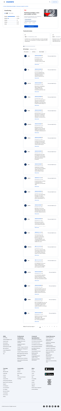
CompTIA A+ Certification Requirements (50, 343)
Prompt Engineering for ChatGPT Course (36, 356)
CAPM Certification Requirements (49, 340)
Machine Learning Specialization (35, 353)
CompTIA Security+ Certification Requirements (51, 346)
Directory (33, 384)
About (4, 370)
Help (32, 377)
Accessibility (34, 378)
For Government (6, 387)
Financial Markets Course (36, 351)
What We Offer (5, 371)
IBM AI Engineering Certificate (22, 353)
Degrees (4, 384)
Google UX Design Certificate (22, 351)
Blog (18, 375)
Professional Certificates (7, 380)
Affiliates (33, 385)
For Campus (5, 389)
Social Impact (5, 393)
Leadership (5, 373)
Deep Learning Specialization (37, 346)
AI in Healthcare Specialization (37, 344)
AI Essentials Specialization (36, 339)
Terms (33, 373)
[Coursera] (10, 2)
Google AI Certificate (21, 339)
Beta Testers (19, 373)
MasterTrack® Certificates (7, 382)
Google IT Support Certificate (22, 347)
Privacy (33, 375)
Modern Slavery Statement (36, 387)
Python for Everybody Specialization (35, 359)
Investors (33, 371)
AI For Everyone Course (36, 343)
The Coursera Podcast (21, 377)
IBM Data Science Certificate (22, 358)
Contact (33, 380)
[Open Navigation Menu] (4, 2)
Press (33, 370)
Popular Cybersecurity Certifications (50, 358)
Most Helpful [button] (41, 51)
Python (4, 352)
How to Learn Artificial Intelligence (50, 352)
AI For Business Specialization (37, 341)
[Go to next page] (57, 326)
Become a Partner (6, 391)
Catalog (4, 377)
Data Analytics (5, 343)
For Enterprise (5, 385)
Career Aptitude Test (50, 337)
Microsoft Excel (5, 348)
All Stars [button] (33, 51)
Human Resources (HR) (7, 346)
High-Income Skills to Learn (51, 350)
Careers (4, 375)
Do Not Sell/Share (35, 389)
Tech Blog (19, 378)
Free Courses (5, 394)
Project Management (7, 350)
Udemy (4, 396)
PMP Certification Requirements (49, 355)
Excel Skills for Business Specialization (36, 349)
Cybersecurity (5, 341)
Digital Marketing (6, 344)
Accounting (5, 337)
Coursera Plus (5, 378)
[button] (29, 326)
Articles (33, 382)
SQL (4, 353)
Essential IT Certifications (50, 348)
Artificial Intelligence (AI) (7, 339)
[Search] (49, 2)
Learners (19, 370)
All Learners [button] (26, 51)
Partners (18, 371)
